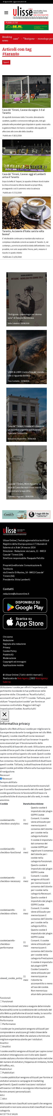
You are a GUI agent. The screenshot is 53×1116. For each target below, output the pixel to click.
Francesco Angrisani (16, 496)
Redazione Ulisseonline (17, 439)
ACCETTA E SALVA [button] (9, 1114)
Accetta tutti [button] (29, 708)
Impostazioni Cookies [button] (11, 708)
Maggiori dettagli (31, 705)
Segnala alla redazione (14, 644)
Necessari (7, 778)
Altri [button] (2, 1095)
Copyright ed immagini (14, 661)
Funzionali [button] (5, 998)
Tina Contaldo (14, 381)
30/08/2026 (25, 323)
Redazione (8, 640)
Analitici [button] (4, 1043)
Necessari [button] (5, 775)
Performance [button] (6, 1020)
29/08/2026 (32, 439)
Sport (6, 62)
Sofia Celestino (14, 323)
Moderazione (9, 658)
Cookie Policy (9, 651)
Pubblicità (8, 654)
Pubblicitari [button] (6, 1069)
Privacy (6, 647)
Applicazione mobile (13, 665)
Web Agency (23, 678)
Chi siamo (8, 636)
